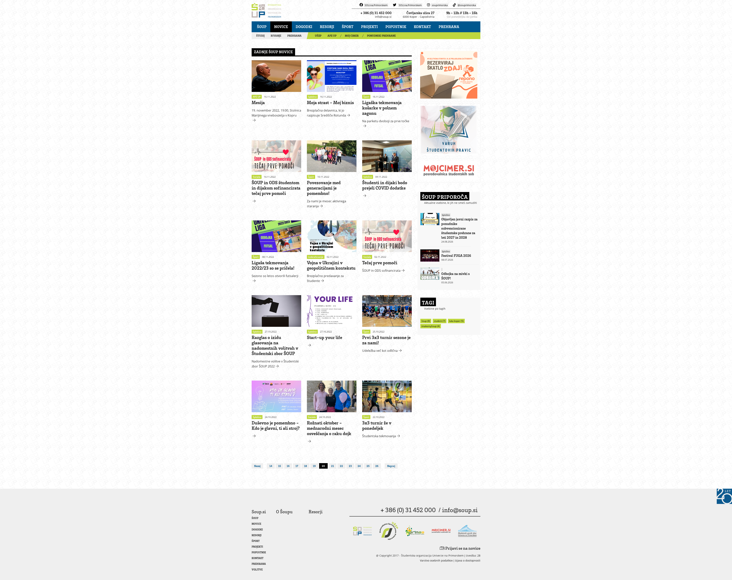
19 (314, 466)
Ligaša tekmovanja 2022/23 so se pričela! (273, 265)
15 (279, 466)
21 (332, 466)
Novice (281, 26)
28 (478, 555)
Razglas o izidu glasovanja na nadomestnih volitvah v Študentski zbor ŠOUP (275, 345)
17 (296, 466)
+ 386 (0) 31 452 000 (376, 13)
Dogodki (304, 26)
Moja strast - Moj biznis (330, 102)
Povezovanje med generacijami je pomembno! (324, 188)
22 (341, 466)
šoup (425, 321)
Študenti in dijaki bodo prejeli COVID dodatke (384, 185)
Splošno (446, 215)
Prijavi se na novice (462, 548)
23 (350, 466)
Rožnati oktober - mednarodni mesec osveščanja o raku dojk (329, 428)
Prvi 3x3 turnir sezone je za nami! (386, 339)
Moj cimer (352, 35)
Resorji (327, 26)
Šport (347, 26)
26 (376, 466)
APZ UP (331, 35)
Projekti (369, 26)
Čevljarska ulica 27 (420, 13)
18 (305, 466)
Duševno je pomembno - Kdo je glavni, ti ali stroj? (276, 425)
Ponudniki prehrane (381, 35)
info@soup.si (383, 16)
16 (288, 466)
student (439, 321)
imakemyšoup (430, 326)
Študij (260, 35)
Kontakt (422, 26)
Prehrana (449, 26)
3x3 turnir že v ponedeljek (376, 425)
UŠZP (318, 35)
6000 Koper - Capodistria (418, 16)
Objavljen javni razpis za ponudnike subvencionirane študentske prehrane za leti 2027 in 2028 (459, 228)
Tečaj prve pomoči (379, 262)
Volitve (257, 569)
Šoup (261, 26)
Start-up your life (324, 337)
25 (368, 466)
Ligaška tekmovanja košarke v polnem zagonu (382, 108)
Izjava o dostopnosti (467, 560)
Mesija (258, 102)
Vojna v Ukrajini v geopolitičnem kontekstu (331, 265)
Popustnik (395, 26)
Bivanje (276, 35)
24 (359, 466)
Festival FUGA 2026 (456, 255)
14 (270, 466)
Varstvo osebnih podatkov (436, 560)
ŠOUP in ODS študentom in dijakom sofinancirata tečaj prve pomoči (276, 188)
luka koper (456, 321)
